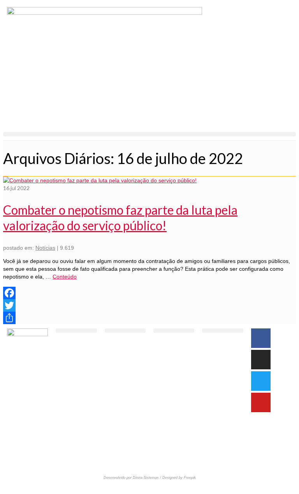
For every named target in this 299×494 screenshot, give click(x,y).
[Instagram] (261, 359)
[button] (149, 134)
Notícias (45, 248)
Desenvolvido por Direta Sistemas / (133, 478)
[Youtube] (261, 402)
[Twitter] (149, 305)
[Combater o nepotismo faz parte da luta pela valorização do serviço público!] (100, 180)
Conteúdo (65, 276)
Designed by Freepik (179, 478)
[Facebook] (149, 293)
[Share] (149, 318)
